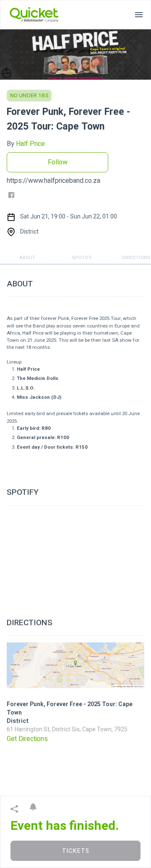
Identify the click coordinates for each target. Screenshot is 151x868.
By (26, 144)
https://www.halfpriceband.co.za (53, 181)
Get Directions (27, 739)
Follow (58, 162)
